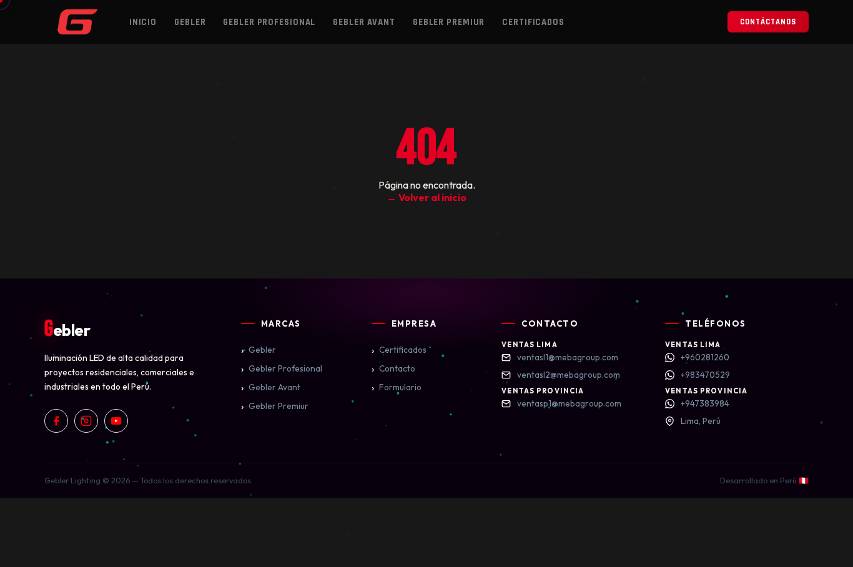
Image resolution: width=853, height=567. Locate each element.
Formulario (397, 387)
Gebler (189, 22)
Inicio (143, 22)
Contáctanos (768, 22)
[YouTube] (116, 421)
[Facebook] (56, 421)
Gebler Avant (364, 22)
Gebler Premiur (449, 22)
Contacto (393, 368)
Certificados (533, 22)
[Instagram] (86, 421)
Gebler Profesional (269, 22)
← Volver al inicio (426, 197)
